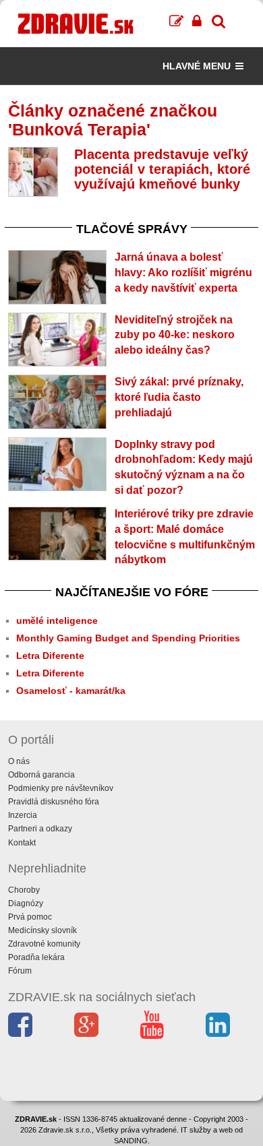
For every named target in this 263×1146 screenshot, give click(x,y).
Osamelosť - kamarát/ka (70, 690)
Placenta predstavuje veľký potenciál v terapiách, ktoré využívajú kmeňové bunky (162, 169)
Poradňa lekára (36, 957)
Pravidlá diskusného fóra (53, 801)
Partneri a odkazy (40, 828)
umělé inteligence (57, 620)
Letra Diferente (50, 655)
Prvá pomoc (30, 917)
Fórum (20, 971)
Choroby (24, 890)
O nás (19, 761)
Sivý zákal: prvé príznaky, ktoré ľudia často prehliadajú (179, 397)
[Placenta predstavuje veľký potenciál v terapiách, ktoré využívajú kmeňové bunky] (33, 172)
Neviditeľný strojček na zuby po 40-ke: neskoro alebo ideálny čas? (175, 335)
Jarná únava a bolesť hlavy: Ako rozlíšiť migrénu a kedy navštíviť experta (183, 272)
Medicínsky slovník (42, 930)
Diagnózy (25, 903)
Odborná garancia (41, 774)
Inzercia (22, 815)
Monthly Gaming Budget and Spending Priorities (128, 638)
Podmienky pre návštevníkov (60, 788)
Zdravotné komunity (44, 944)
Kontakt (22, 843)
